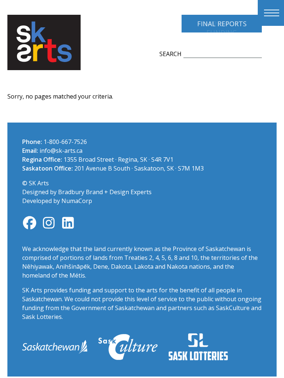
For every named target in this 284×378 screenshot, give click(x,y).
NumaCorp (76, 201)
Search (170, 54)
